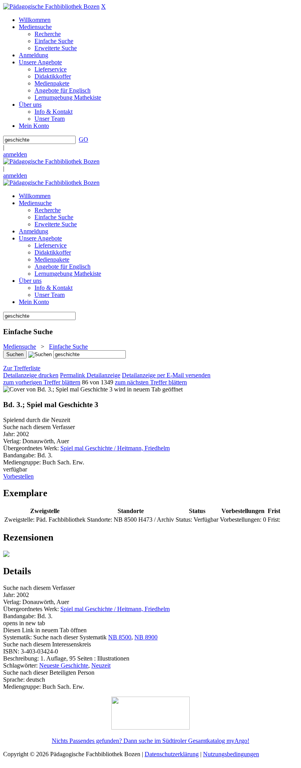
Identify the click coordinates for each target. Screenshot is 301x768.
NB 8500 (119, 637)
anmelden (15, 154)
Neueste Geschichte (63, 665)
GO (83, 139)
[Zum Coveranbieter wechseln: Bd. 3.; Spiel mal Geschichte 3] (57, 389)
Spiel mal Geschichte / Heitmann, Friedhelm (115, 448)
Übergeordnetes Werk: (31, 448)
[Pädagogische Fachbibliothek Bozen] (51, 6)
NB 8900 (146, 637)
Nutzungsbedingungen (231, 754)
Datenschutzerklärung (172, 754)
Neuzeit (101, 665)
